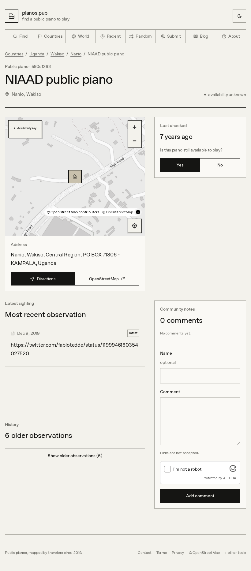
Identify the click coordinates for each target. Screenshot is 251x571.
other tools (237, 552)
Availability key (26, 128)
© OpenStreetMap (117, 212)
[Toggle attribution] (138, 212)
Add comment (200, 495)
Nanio (75, 53)
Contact (145, 552)
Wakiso (57, 53)
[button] (75, 176)
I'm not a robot (187, 469)
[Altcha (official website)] (233, 470)
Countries (14, 53)
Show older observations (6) (75, 455)
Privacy (178, 552)
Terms (161, 552)
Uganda (36, 53)
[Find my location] (134, 226)
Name (168, 358)
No (220, 164)
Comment (170, 391)
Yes (180, 164)
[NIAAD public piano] (75, 176)
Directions (46, 279)
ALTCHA (229, 478)
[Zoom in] (134, 127)
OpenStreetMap (104, 279)
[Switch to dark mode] (239, 16)
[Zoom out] (134, 140)
